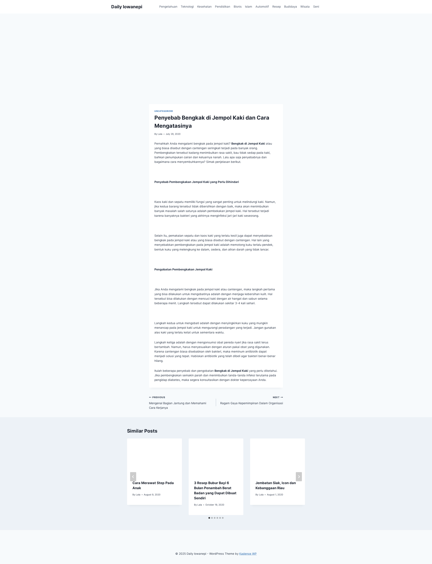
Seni (316, 6)
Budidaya (290, 6)
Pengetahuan (168, 6)
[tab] (209, 518)
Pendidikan (222, 6)
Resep (276, 6)
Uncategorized (163, 111)
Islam (248, 6)
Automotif (262, 6)
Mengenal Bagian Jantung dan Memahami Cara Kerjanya (177, 402)
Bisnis (238, 6)
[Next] (299, 476)
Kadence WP (248, 553)
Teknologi (187, 6)
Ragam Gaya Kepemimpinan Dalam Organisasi (251, 400)
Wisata (305, 6)
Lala (160, 134)
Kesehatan (204, 6)
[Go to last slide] (133, 476)
